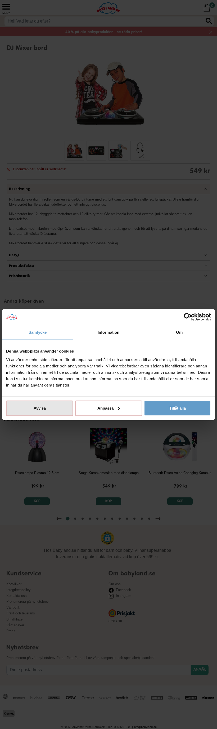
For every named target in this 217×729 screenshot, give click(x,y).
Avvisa (40, 408)
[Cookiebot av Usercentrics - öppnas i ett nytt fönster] (188, 317)
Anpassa (105, 408)
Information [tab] (108, 332)
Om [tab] (179, 332)
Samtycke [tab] (38, 332)
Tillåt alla (177, 408)
